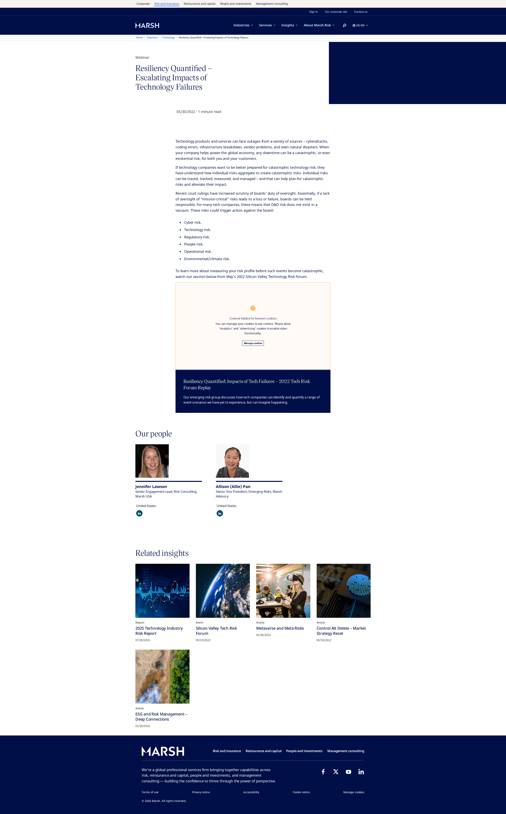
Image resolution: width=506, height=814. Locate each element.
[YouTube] (348, 771)
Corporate (143, 4)
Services (265, 25)
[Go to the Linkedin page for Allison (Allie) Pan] (220, 513)
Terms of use (150, 792)
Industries (241, 25)
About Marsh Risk (317, 25)
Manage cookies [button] (353, 792)
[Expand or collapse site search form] (344, 25)
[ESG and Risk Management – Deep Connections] (162, 677)
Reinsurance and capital (199, 4)
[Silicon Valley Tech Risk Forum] (223, 591)
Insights (287, 25)
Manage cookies (253, 343)
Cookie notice (301, 792)
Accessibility (251, 792)
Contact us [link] (360, 11)
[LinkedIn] (361, 771)
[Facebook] (323, 771)
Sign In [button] (313, 11)
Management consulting (272, 4)
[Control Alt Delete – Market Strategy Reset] (344, 591)
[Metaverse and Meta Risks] (283, 591)
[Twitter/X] (336, 771)
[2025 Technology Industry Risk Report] (162, 591)
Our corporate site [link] (336, 11)
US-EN (360, 25)
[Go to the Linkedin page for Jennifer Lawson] (139, 513)
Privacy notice (201, 792)
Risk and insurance (166, 4)
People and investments (235, 4)
